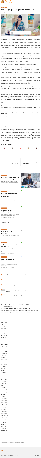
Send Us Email (36, 455)
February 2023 (3, 372)
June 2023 (3, 366)
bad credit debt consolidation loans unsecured (17, 442)
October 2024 (3, 353)
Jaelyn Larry (17, 32)
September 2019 (4, 415)
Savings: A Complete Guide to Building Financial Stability (18, 274)
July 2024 (3, 355)
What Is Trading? (4, 314)
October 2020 (3, 400)
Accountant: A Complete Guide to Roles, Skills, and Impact (10, 178)
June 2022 (3, 383)
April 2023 (3, 370)
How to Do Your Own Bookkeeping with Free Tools (9, 211)
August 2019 (3, 417)
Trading (2, 337)
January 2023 (3, 374)
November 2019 (4, 413)
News (2, 332)
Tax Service (3, 335)
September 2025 (4, 344)
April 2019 (3, 424)
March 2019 (3, 426)
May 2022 (3, 385)
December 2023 (4, 359)
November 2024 (4, 351)
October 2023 (3, 361)
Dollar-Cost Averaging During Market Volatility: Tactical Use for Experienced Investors (22, 290)
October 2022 (3, 377)
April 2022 (3, 387)
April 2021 (3, 394)
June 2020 (3, 407)
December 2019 (4, 411)
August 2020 (3, 404)
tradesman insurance (5, 442)
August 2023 (3, 364)
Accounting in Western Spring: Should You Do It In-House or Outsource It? (9, 195)
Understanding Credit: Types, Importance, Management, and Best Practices (15, 315)
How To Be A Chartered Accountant (12, 162)
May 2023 (3, 368)
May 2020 (3, 409)
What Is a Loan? (9, 280)
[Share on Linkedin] (29, 32)
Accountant (4, 7)
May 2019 (3, 422)
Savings (2, 333)
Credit (2, 324)
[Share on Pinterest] (28, 32)
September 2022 (4, 379)
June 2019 (3, 420)
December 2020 (4, 398)
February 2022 (3, 389)
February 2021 (3, 396)
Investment (3, 328)
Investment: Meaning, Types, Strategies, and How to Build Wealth (20, 295)
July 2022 (3, 381)
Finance (2, 326)
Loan (2, 330)
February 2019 (3, 428)
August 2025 (3, 346)
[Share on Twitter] (26, 32)
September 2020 (4, 402)
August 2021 (3, 392)
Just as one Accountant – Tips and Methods (30, 162)
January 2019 (3, 430)
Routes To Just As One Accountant (7, 232)
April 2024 (3, 357)
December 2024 (4, 349)
